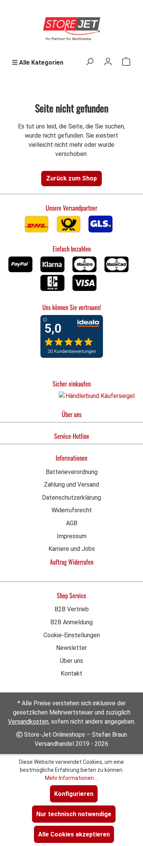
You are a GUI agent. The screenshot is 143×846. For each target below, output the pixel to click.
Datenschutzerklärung (71, 497)
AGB (71, 523)
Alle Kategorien (40, 62)
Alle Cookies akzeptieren (74, 834)
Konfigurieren (73, 793)
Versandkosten (28, 721)
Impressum (72, 536)
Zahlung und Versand (71, 484)
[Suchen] (89, 61)
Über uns (72, 414)
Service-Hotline (71, 436)
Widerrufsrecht (71, 510)
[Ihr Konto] (108, 61)
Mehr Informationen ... (71, 778)
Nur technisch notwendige (73, 814)
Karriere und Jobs (71, 548)
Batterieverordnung (72, 472)
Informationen (71, 458)
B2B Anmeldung (71, 622)
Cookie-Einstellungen (71, 635)
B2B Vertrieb (72, 609)
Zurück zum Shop (71, 178)
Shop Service (71, 595)
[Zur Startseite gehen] (71, 29)
